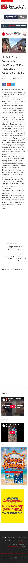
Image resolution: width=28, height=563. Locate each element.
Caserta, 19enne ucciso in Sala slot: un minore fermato (13, 258)
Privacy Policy (21, 553)
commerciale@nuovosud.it (13, 546)
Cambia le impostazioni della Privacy (8, 553)
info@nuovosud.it (22, 542)
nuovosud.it (23, 558)
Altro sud (6, 78)
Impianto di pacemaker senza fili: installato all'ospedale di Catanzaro (15, 248)
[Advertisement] (14, 225)
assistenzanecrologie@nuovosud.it (18, 549)
